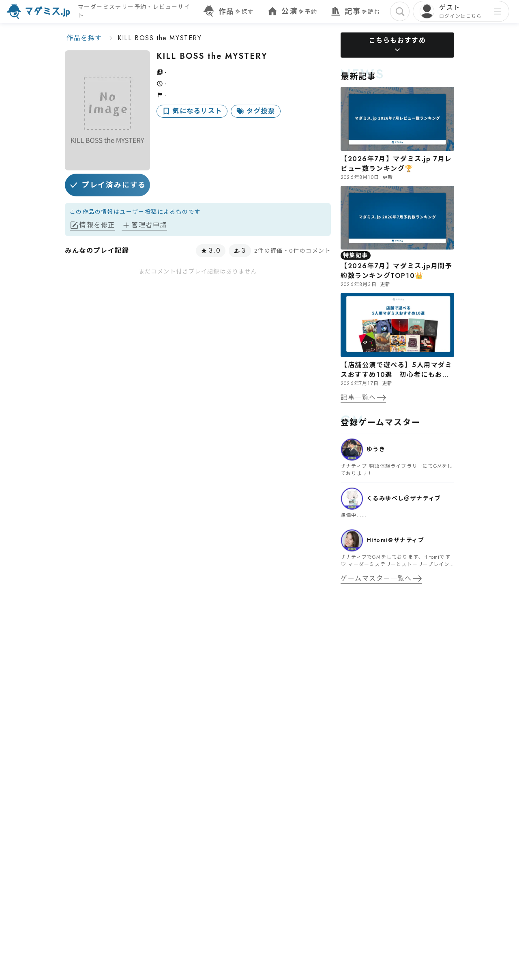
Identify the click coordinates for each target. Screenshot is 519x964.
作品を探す (84, 38)
